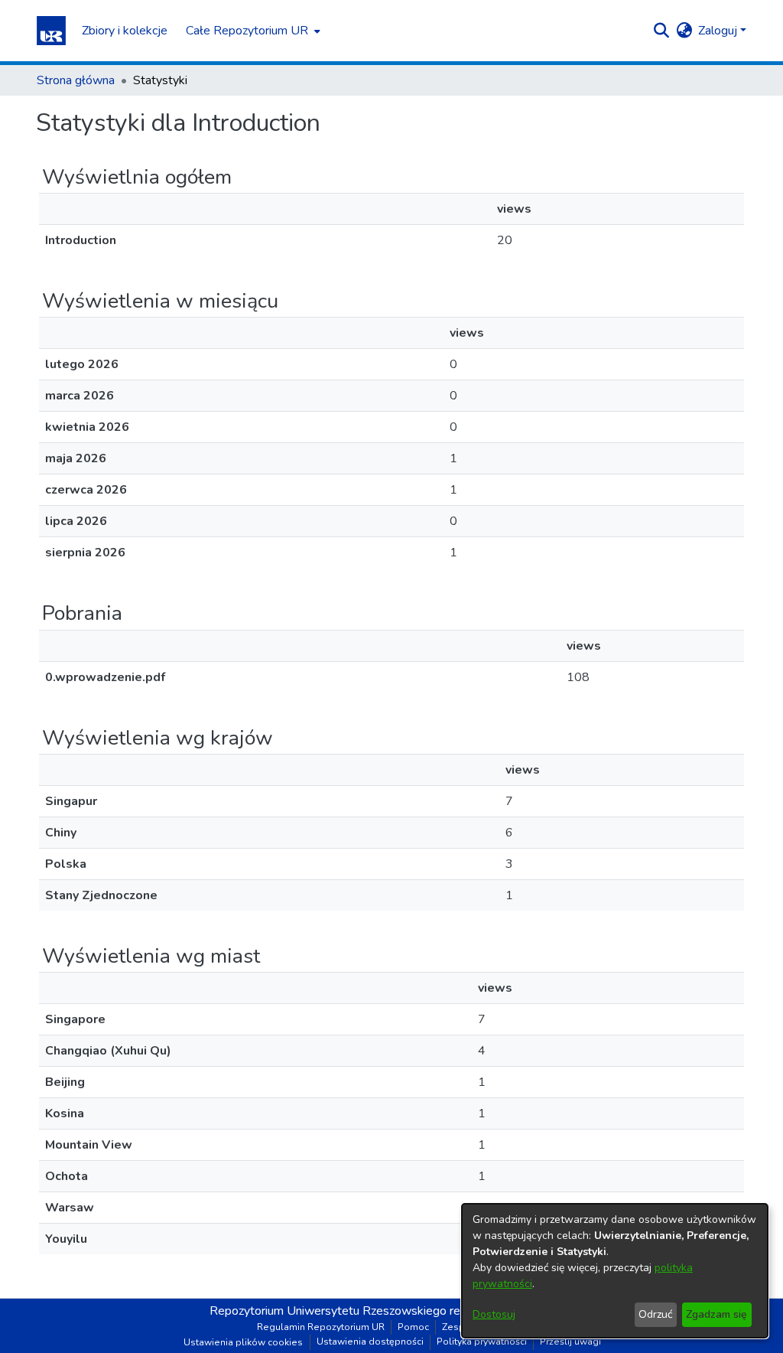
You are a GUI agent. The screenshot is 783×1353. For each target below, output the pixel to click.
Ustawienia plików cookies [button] (243, 1342)
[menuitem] (251, 30)
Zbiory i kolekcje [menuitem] (124, 30)
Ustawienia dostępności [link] (370, 1341)
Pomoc (413, 1327)
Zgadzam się (716, 1314)
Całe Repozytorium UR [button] (247, 30)
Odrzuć (655, 1314)
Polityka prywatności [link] (482, 1341)
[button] (51, 30)
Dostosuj (494, 1314)
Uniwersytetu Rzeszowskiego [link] (367, 1310)
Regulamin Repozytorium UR (321, 1327)
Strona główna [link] (76, 80)
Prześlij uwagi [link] (570, 1341)
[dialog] (615, 1271)
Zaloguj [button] (719, 30)
